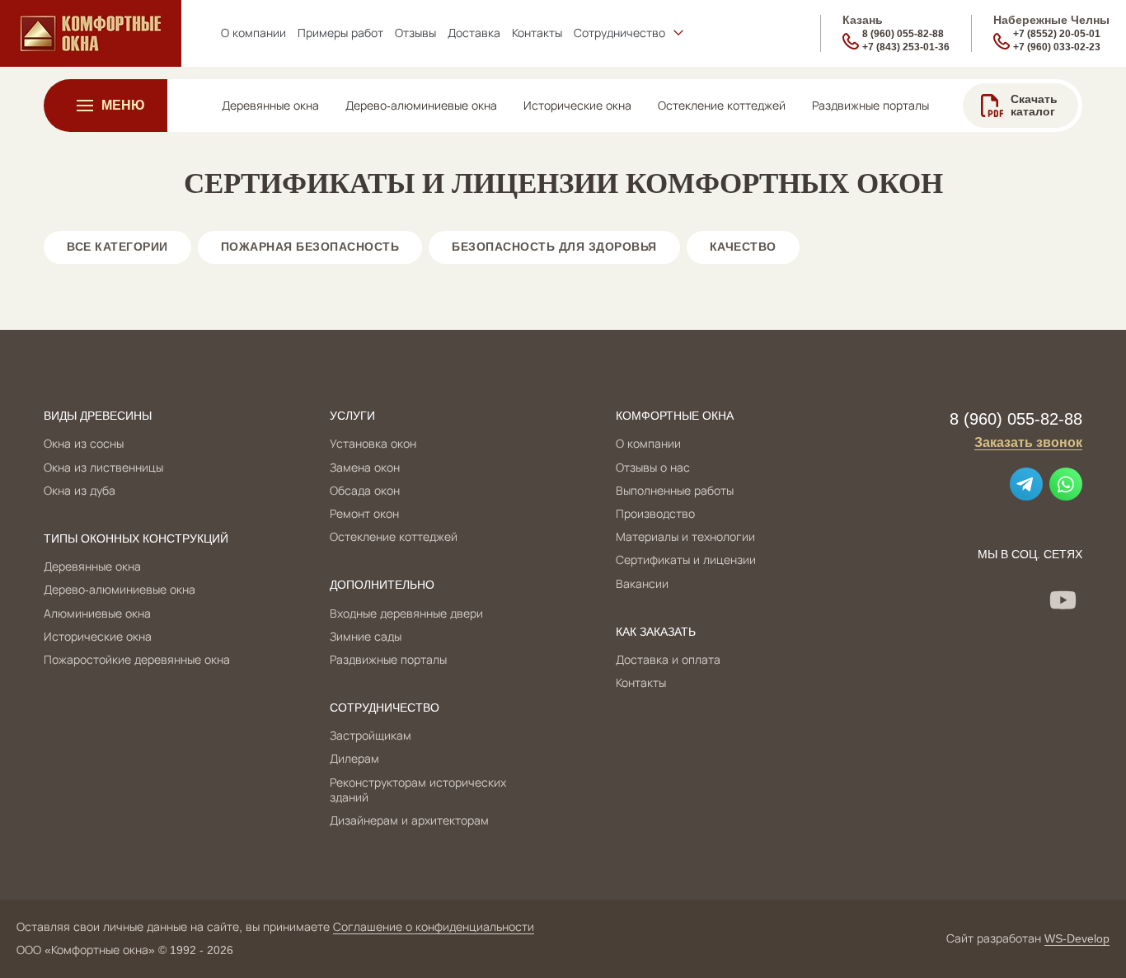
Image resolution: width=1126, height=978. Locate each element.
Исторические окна (98, 636)
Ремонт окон (364, 513)
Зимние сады (365, 636)
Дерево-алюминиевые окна (119, 589)
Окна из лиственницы (103, 467)
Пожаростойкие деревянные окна (137, 659)
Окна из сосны (84, 443)
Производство (655, 513)
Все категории (117, 246)
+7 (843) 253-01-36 (906, 47)
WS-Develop (1077, 938)
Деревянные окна (92, 566)
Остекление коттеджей (393, 536)
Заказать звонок (1028, 442)
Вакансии (642, 583)
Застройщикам (370, 735)
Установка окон (373, 443)
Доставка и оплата (668, 659)
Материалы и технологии (685, 536)
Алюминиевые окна (97, 613)
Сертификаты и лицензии (686, 560)
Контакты (641, 682)
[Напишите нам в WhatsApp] (1065, 484)
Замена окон (365, 467)
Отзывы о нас (653, 467)
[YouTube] (1062, 599)
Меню (123, 105)
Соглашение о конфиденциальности (433, 926)
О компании (648, 443)
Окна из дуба (79, 490)
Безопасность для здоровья (554, 246)
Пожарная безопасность (310, 246)
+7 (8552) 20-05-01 (1056, 34)
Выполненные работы (675, 490)
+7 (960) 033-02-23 (1056, 47)
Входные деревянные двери (406, 613)
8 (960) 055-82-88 (903, 34)
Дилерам (354, 758)
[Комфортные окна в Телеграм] (1026, 484)
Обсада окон (365, 490)
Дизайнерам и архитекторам (409, 820)
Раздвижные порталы (388, 659)
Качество (743, 246)
